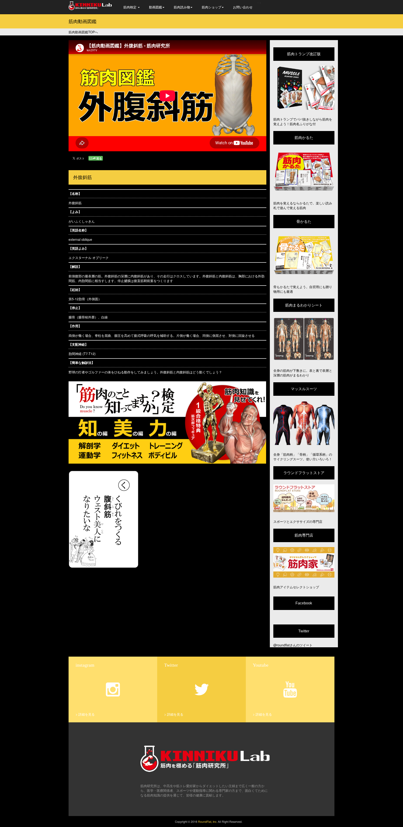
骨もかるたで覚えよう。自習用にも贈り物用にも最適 (302, 289)
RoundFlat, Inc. (207, 822)
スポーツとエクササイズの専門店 (297, 521)
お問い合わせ (243, 7)
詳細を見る (86, 714)
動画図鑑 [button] (155, 7)
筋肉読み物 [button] (182, 7)
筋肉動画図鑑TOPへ (83, 32)
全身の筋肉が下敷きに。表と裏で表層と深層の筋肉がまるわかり (302, 372)
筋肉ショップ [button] (211, 7)
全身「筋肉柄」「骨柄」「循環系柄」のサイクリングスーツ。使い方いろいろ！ (302, 456)
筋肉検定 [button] (130, 7)
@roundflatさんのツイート (293, 645)
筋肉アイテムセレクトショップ (296, 587)
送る (99, 158)
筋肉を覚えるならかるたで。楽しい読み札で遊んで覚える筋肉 (302, 205)
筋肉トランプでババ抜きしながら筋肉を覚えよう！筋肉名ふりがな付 (302, 121)
